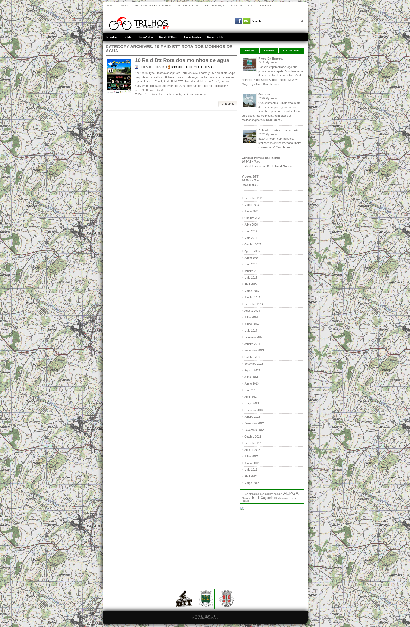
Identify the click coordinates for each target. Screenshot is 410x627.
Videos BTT (250, 176)
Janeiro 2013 (252, 416)
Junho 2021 (251, 211)
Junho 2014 (251, 324)
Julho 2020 (251, 224)
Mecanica (283, 498)
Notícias (128, 37)
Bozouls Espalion (192, 37)
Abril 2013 (250, 396)
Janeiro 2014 (252, 343)
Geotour (264, 94)
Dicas (124, 5)
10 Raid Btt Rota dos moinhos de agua (182, 60)
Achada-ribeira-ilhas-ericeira (279, 130)
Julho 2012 (251, 456)
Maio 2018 (250, 237)
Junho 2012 (251, 463)
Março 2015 (251, 290)
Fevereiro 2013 (253, 410)
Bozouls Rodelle (215, 37)
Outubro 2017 (252, 244)
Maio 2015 (250, 277)
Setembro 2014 (253, 304)
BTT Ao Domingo (241, 5)
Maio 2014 (250, 330)
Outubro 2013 (252, 357)
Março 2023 (251, 204)
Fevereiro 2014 (253, 337)
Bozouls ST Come (168, 37)
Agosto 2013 (252, 370)
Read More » (271, 84)
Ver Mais (228, 104)
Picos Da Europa (270, 58)
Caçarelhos (111, 37)
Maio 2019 (250, 231)
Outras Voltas (145, 37)
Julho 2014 (251, 317)
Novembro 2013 (254, 350)
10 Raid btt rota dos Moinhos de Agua (192, 66)
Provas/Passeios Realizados (153, 5)
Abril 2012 (250, 476)
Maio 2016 (250, 264)
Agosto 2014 (252, 310)
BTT (256, 497)
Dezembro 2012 (254, 423)
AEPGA (291, 493)
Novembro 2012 (254, 430)
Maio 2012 (250, 469)
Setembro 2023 (253, 198)
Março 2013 (251, 403)
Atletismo (246, 498)
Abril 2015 (250, 284)
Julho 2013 (251, 377)
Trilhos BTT (209, 616)
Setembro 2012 (253, 443)
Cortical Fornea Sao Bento (261, 157)
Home (110, 5)
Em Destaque (291, 50)
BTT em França (214, 5)
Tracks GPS (266, 5)
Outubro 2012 (252, 436)
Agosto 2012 (252, 449)
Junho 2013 (251, 383)
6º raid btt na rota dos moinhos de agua (262, 494)
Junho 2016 (251, 257)
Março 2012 (251, 483)
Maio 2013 (250, 390)
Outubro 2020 (252, 218)
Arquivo (269, 50)
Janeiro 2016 (252, 271)
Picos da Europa (188, 5)
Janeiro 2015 (252, 297)
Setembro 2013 (253, 363)
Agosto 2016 (252, 251)
